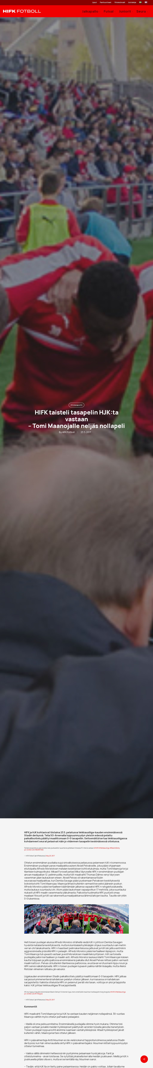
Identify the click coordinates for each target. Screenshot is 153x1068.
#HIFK (96, 848)
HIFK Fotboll (68, 432)
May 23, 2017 (50, 856)
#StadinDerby (115, 848)
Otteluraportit (76, 405)
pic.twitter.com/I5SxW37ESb (33, 850)
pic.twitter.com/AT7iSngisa (33, 994)
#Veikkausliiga (104, 848)
